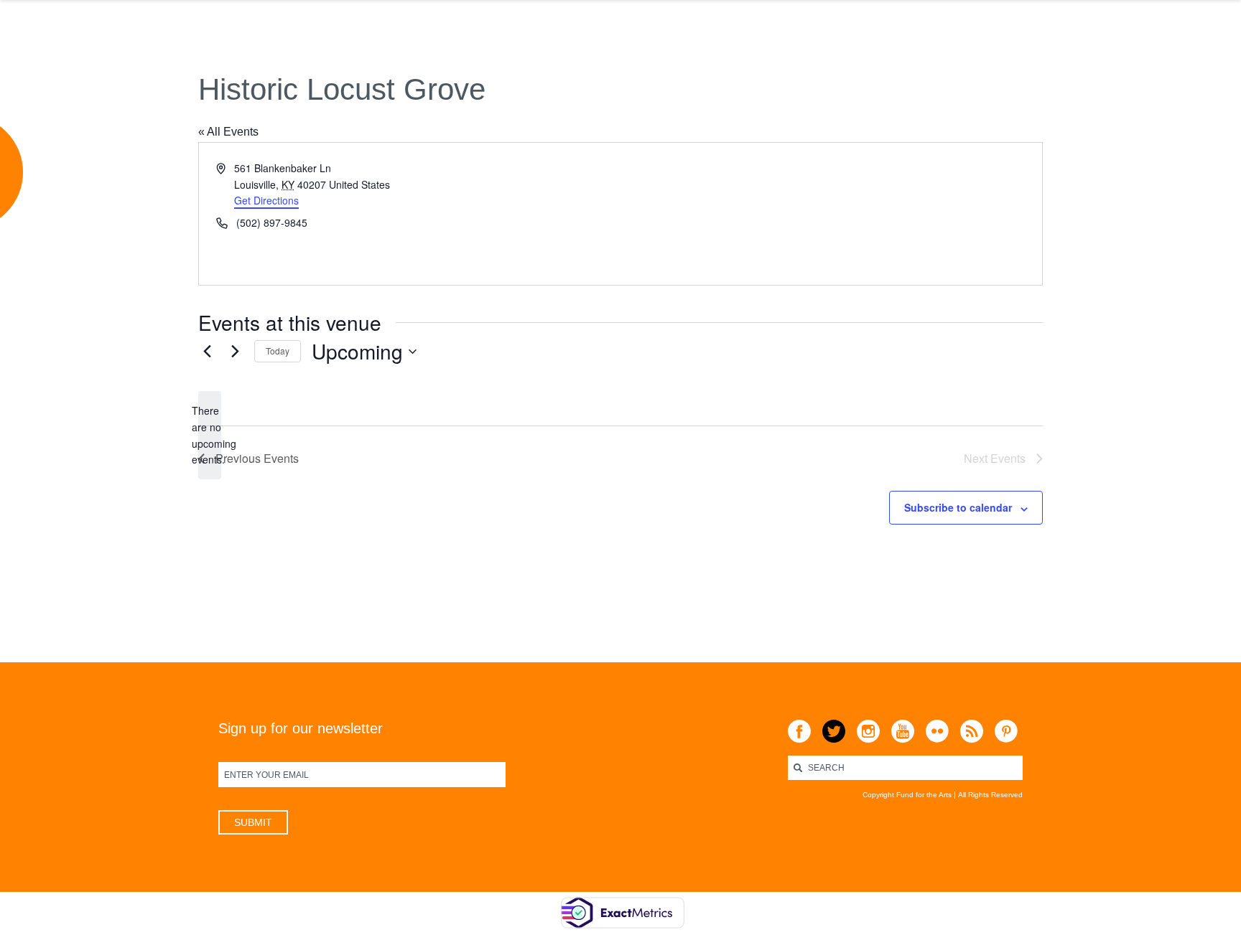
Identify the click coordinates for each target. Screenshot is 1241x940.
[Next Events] (234, 351)
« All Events (228, 132)
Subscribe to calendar (958, 507)
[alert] (209, 435)
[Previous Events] (206, 351)
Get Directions (266, 200)
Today (277, 350)
